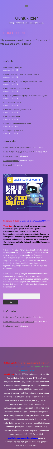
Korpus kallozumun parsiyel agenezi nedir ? (21, 74)
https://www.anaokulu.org (14, 40)
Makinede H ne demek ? (13, 67)
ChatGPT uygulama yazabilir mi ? (17, 109)
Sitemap (26, 43)
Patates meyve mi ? (11, 156)
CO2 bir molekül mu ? (12, 102)
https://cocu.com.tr (10, 43)
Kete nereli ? (8, 165)
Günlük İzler (26, 18)
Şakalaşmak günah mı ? (13, 131)
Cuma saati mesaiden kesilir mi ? (16, 88)
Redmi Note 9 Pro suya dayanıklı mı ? (18, 147)
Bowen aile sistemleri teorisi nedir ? (17, 124)
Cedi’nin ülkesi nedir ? (12, 117)
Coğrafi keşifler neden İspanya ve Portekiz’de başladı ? (25, 95)
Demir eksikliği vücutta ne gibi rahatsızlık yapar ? (23, 81)
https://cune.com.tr (40, 40)
